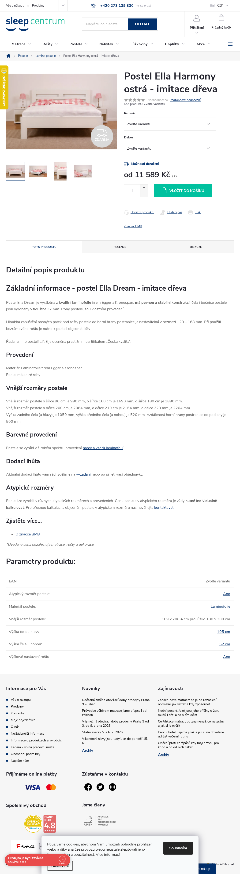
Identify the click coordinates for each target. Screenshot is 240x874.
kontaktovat (163, 507)
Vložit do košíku (186, 190)
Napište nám (20, 760)
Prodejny (38, 6)
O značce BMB (27, 534)
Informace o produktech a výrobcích (37, 740)
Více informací (108, 854)
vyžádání (83, 474)
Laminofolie (220, 606)
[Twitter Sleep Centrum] (100, 787)
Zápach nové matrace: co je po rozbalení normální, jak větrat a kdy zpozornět (187, 702)
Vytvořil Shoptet (223, 864)
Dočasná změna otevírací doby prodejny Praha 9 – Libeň (116, 702)
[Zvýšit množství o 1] (144, 187)
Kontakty (17, 713)
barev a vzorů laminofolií (103, 448)
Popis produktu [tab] (44, 247)
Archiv (87, 750)
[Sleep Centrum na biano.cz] (49, 824)
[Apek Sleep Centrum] (99, 820)
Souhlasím (178, 848)
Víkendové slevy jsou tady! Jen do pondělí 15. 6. (115, 741)
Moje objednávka (23, 720)
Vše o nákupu (15, 6)
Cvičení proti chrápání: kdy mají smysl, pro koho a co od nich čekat (188, 745)
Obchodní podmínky (25, 754)
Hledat (142, 24)
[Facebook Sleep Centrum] (88, 787)
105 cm (223, 631)
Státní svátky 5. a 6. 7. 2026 (102, 732)
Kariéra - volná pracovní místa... (33, 747)
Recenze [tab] (120, 247)
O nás (15, 727)
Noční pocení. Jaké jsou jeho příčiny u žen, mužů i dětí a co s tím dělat (188, 712)
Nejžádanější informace (27, 733)
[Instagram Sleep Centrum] (112, 787)
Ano (226, 593)
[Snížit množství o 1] (144, 194)
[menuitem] (21, 44)
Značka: (133, 226)
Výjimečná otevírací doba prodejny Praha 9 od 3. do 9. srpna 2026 (115, 723)
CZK (220, 6)
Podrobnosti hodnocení (185, 100)
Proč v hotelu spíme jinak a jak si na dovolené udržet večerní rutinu (191, 734)
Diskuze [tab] (196, 247)
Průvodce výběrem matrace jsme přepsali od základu (114, 712)
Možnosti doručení (145, 164)
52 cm (224, 644)
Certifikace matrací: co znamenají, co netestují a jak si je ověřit (191, 723)
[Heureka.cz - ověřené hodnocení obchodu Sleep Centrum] (33, 824)
